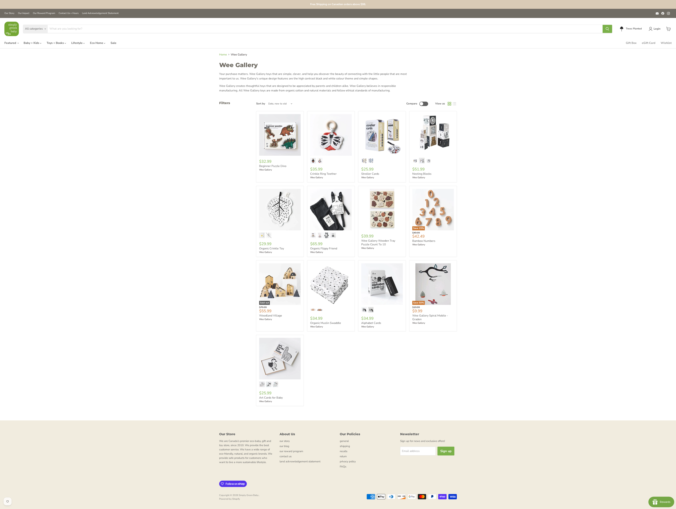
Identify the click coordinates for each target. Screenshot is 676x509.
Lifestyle (77, 43)
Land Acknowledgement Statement (100, 13)
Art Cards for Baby (271, 398)
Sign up (446, 451)
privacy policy (348, 461)
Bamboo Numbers (423, 241)
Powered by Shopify (229, 499)
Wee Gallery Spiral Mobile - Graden (430, 317)
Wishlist (666, 43)
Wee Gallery (265, 169)
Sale (113, 43)
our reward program (291, 451)
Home (223, 54)
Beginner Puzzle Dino (272, 166)
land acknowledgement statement (300, 461)
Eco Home (97, 43)
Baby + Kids (32, 43)
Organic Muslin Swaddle (325, 323)
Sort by (260, 103)
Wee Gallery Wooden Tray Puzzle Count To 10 (378, 242)
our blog (284, 446)
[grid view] (449, 103)
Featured (10, 43)
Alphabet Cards (371, 323)
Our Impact (23, 13)
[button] (655, 29)
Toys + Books (56, 43)
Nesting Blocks (421, 174)
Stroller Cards (370, 174)
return (343, 456)
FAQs (343, 466)
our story (285, 441)
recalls (343, 451)
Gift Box (631, 43)
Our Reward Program (44, 13)
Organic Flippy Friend (323, 248)
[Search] (607, 29)
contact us (286, 456)
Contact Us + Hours (69, 13)
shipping (345, 446)
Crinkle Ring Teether (323, 174)
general (344, 441)
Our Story (9, 13)
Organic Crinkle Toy (271, 248)
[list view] (454, 103)
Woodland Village (270, 316)
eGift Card (648, 43)
